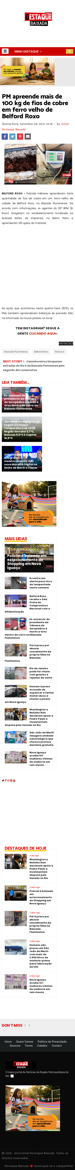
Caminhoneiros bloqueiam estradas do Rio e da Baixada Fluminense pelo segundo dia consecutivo (34, 366)
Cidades (42, 1045)
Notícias (59, 351)
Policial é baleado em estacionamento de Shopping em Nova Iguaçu (26, 562)
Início (8, 1041)
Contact (57, 1045)
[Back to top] (66, 1161)
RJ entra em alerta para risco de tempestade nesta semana (40, 583)
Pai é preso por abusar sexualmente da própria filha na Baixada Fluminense (28, 653)
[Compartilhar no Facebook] (5, 136)
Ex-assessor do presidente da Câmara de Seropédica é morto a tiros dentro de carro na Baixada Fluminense (27, 628)
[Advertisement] (37, 268)
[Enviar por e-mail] (28, 136)
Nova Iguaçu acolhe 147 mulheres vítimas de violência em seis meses (41, 758)
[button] (5, 51)
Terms (29, 1045)
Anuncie (15, 1045)
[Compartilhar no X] (12, 136)
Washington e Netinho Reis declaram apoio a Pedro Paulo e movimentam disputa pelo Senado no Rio (29, 717)
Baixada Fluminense (15, 351)
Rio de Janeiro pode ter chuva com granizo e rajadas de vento (40, 673)
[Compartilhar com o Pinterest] (20, 136)
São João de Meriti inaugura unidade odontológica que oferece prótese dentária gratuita (41, 739)
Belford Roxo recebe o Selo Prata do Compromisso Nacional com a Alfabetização (27, 604)
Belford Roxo (41, 351)
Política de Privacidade (52, 1041)
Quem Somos (24, 1041)
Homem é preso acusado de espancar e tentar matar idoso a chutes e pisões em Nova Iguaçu (29, 694)
